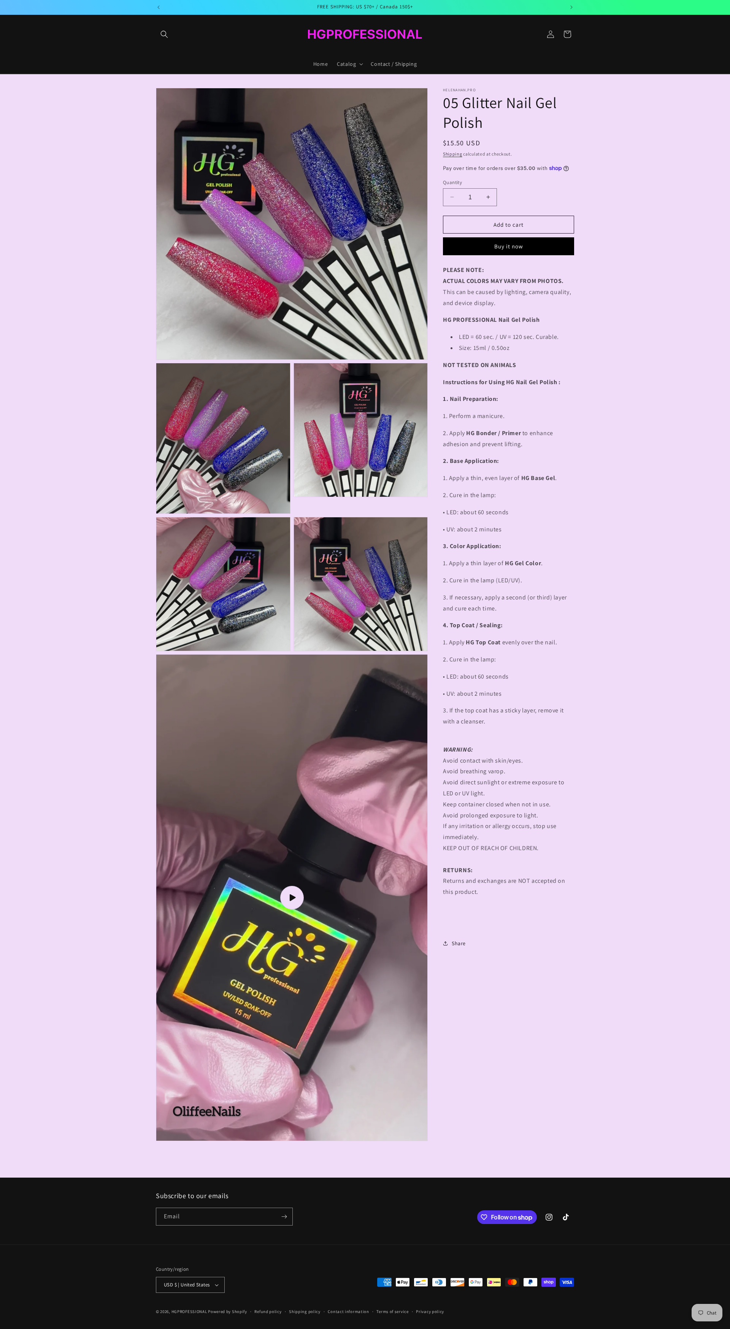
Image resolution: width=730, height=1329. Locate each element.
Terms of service (392, 1311)
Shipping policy (305, 1311)
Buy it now (508, 246)
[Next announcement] (571, 7)
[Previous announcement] (158, 7)
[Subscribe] (284, 1217)
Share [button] (459, 943)
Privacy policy (430, 1311)
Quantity (452, 182)
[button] (164, 34)
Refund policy (267, 1311)
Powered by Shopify (227, 1311)
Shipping (452, 154)
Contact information (348, 1311)
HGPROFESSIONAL (189, 1311)
